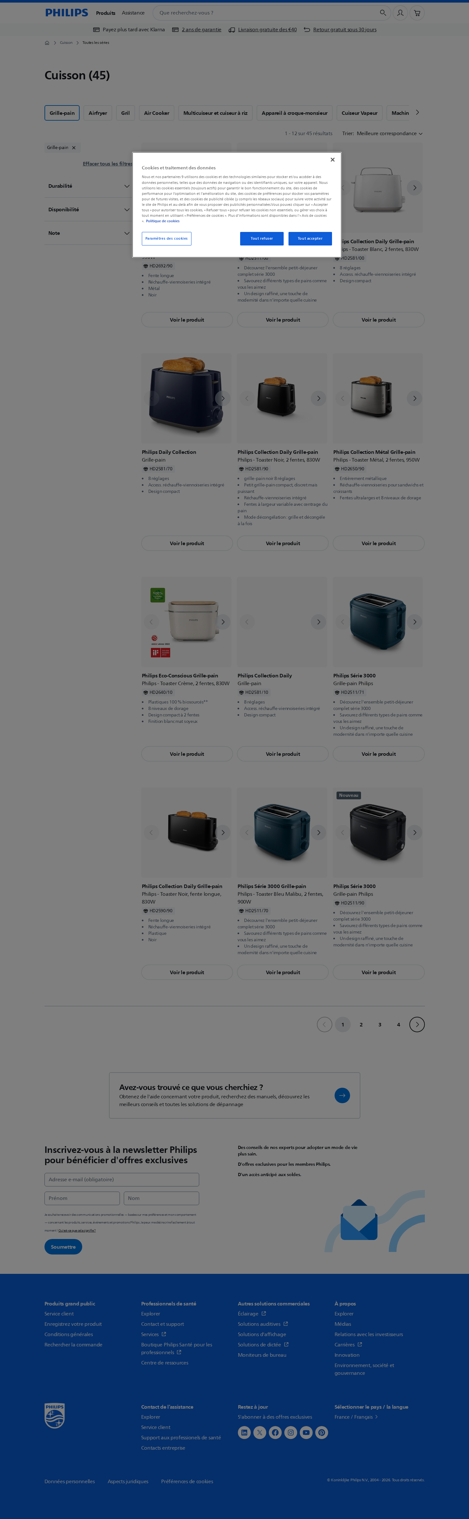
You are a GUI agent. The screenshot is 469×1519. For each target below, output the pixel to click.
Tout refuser (262, 238)
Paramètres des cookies (166, 238)
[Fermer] (333, 160)
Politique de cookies (163, 221)
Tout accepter (310, 238)
